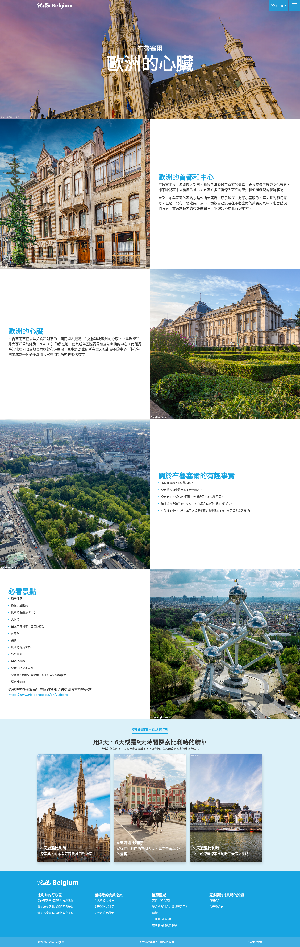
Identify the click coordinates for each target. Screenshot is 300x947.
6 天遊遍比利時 (104, 906)
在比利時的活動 (162, 919)
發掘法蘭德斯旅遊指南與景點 (56, 906)
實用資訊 (214, 900)
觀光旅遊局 (216, 906)
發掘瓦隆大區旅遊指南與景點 (56, 913)
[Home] (255, 5)
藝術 (155, 913)
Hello (58, 882)
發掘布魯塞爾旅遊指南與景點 (56, 900)
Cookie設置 (255, 942)
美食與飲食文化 (162, 900)
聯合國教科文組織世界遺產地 (170, 906)
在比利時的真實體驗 (164, 925)
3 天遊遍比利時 (104, 900)
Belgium (55, 5)
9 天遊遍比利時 (104, 913)
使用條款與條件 (148, 942)
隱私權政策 (167, 942)
